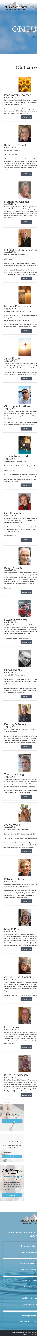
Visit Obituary (26, 117)
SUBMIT (12, 1195)
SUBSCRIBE (12, 1157)
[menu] (34, 4)
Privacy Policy (26, 1334)
